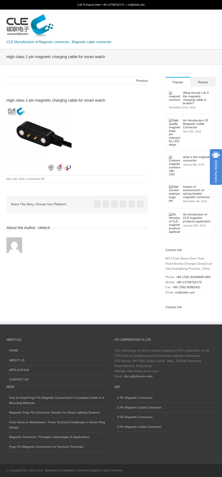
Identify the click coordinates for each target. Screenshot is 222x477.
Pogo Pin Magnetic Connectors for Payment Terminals (46, 446)
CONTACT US (19, 379)
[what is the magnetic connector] (174, 157)
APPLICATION (19, 370)
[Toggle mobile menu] (213, 17)
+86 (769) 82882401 (186, 287)
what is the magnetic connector (197, 158)
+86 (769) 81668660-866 (193, 277)
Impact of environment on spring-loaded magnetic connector (196, 192)
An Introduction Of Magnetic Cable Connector (195, 124)
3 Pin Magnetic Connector (135, 417)
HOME (13, 350)
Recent (203, 82)
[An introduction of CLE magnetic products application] (174, 215)
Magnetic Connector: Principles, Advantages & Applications (49, 437)
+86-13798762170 (189, 282)
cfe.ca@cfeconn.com (138, 376)
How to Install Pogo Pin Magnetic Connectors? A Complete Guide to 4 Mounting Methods (56, 400)
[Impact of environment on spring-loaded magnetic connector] (174, 187)
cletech (44, 228)
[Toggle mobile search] (206, 17)
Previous (142, 80)
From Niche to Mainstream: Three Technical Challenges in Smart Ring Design (57, 424)
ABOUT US (16, 360)
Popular (178, 82)
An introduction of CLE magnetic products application (197, 218)
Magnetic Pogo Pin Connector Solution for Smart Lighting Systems (54, 412)
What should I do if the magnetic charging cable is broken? (196, 98)
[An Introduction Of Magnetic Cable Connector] (174, 121)
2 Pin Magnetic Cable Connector (139, 407)
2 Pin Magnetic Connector (135, 397)
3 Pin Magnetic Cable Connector (139, 426)
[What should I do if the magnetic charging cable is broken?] (174, 93)
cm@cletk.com (136, 4)
